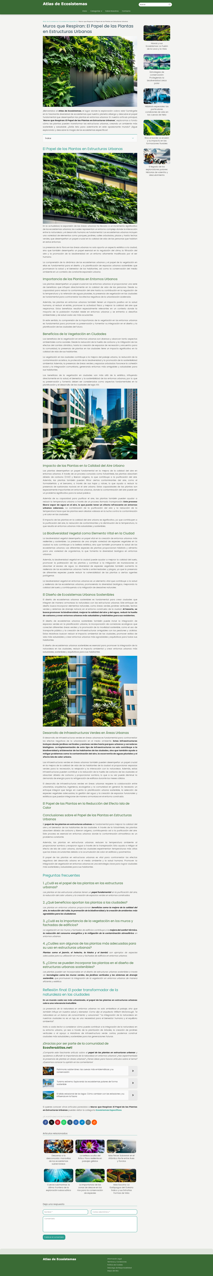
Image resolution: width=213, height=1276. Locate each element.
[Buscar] (169, 4)
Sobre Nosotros (112, 11)
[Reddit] (94, 1122)
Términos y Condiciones (117, 1262)
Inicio (85, 11)
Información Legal (114, 1259)
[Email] (88, 1122)
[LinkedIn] (76, 1122)
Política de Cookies (115, 1265)
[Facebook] (45, 1122)
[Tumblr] (70, 1122)
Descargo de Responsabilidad (119, 1268)
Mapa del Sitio (113, 1271)
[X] (51, 1122)
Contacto (126, 11)
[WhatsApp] (63, 1122)
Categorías (95, 11)
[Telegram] (82, 1122)
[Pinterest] (57, 1122)
